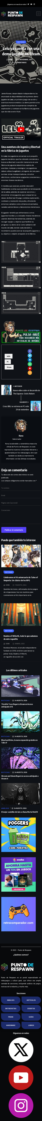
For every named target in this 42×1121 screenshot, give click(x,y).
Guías (31, 1017)
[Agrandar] (38, 243)
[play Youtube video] (21, 130)
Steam (9, 367)
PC (8, 362)
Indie (8, 356)
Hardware (10, 1025)
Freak (10, 1017)
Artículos (31, 1000)
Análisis (10, 1000)
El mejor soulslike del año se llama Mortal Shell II (19, 812)
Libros (31, 1025)
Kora (8, 585)
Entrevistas (10, 1008)
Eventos (31, 1008)
